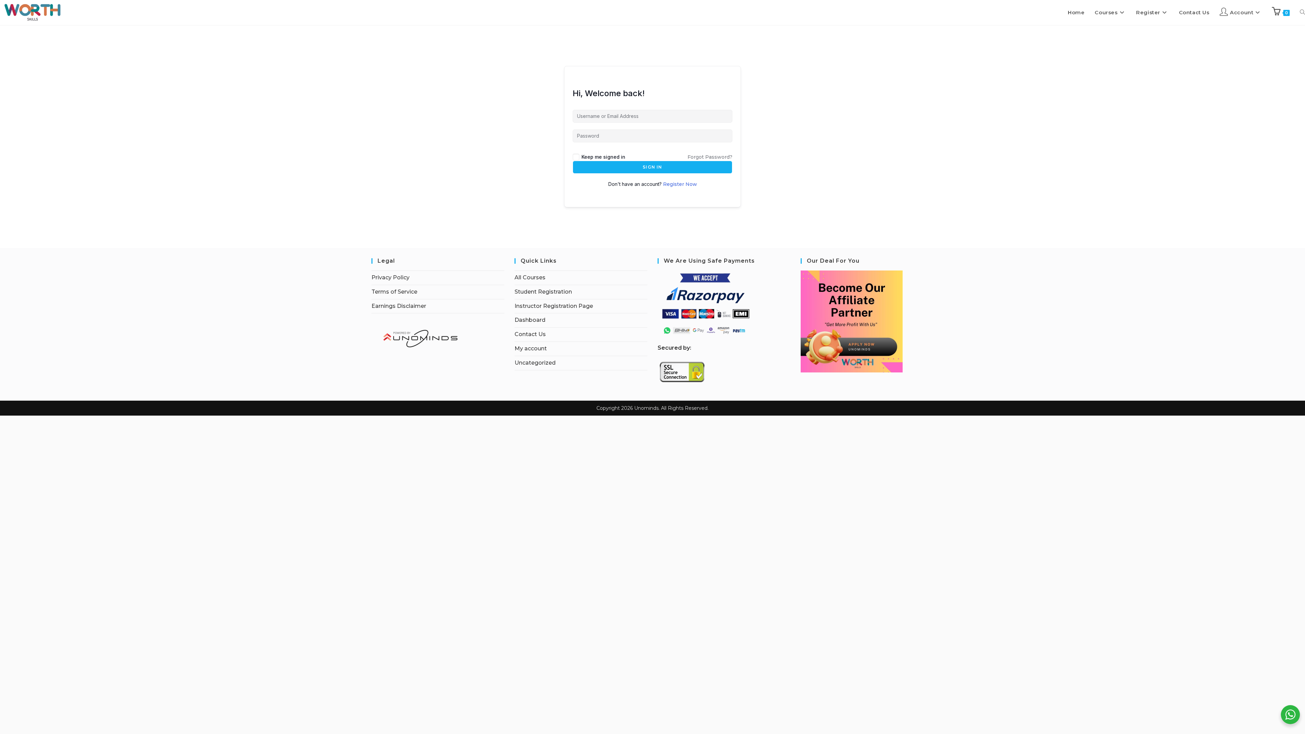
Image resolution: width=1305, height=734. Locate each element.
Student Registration (543, 292)
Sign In (652, 167)
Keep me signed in (603, 157)
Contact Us (530, 334)
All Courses (530, 277)
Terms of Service (394, 292)
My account (531, 348)
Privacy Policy (390, 277)
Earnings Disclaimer (398, 306)
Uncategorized (535, 363)
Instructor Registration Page (554, 306)
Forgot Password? (710, 157)
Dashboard (530, 320)
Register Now (680, 184)
